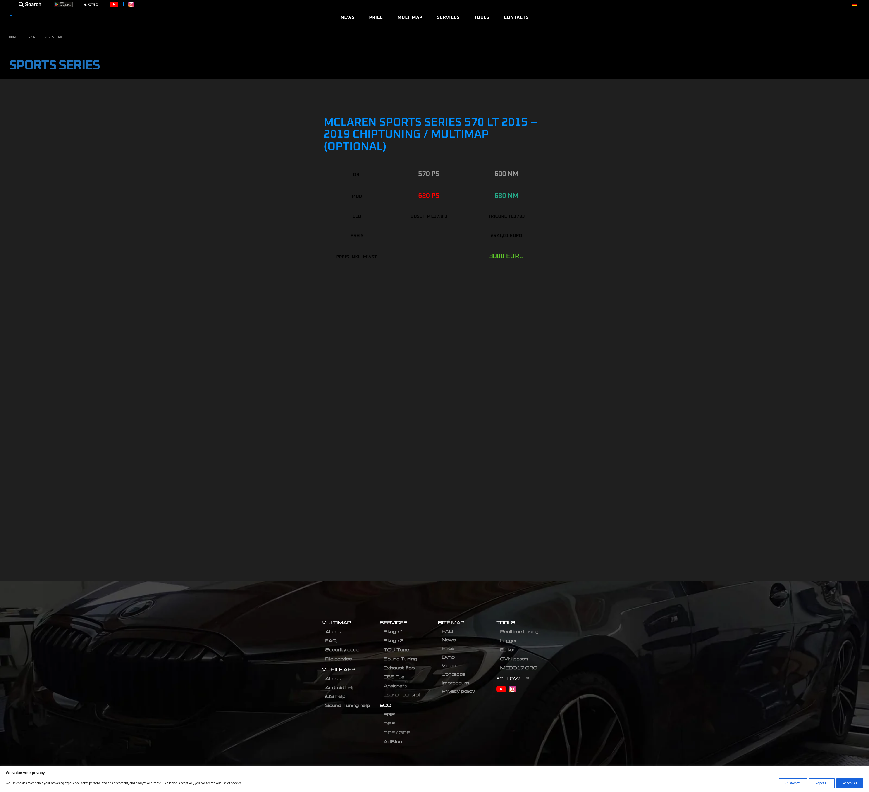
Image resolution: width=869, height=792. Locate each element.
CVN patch (514, 658)
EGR (389, 714)
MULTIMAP (336, 622)
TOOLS (505, 622)
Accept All (850, 783)
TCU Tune (396, 649)
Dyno (448, 657)
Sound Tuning (400, 658)
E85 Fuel (395, 677)
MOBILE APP (338, 669)
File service (338, 658)
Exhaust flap (399, 668)
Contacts (453, 674)
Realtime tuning (519, 631)
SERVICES (394, 622)
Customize (792, 783)
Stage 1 (393, 631)
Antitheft (395, 686)
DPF (389, 723)
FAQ (331, 640)
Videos (450, 665)
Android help (340, 687)
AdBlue (393, 741)
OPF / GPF (397, 732)
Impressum (455, 682)
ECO (385, 705)
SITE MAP (451, 622)
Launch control (402, 694)
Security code (342, 649)
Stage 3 (393, 640)
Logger (508, 640)
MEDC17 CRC (518, 668)
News (449, 639)
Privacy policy (458, 691)
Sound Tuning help (347, 705)
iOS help (335, 696)
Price (448, 648)
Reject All (821, 783)
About (333, 631)
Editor (507, 649)
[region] (434, 779)
